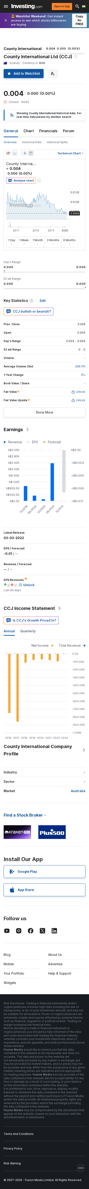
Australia (78, 791)
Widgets (10, 983)
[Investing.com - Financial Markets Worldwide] (26, 6)
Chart (29, 131)
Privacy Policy (13, 1148)
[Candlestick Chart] (8, 153)
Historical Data (32, 142)
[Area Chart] (14, 153)
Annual (9, 631)
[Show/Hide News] (30, 153)
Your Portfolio (14, 973)
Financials (48, 131)
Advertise (55, 964)
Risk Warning (12, 1163)
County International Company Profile (38, 750)
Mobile (9, 964)
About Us (55, 955)
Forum (68, 131)
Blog (7, 955)
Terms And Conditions (19, 1134)
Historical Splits (57, 142)
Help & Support (59, 973)
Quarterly (28, 631)
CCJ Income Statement (29, 608)
